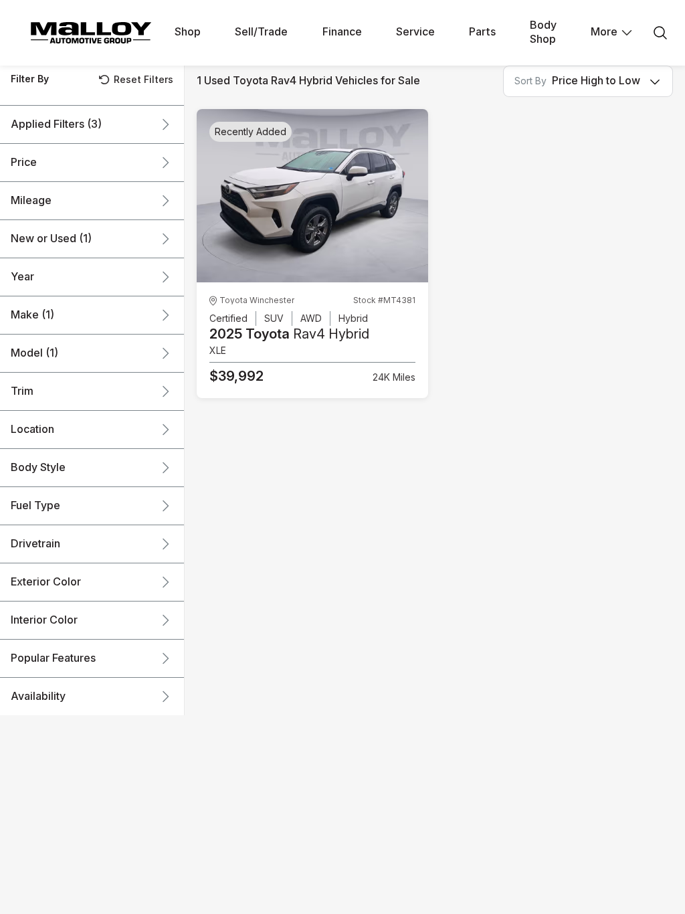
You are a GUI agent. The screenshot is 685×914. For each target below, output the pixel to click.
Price (24, 163)
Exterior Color (46, 582)
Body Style (38, 468)
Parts (482, 32)
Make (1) (32, 315)
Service (415, 32)
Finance (342, 32)
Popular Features (53, 658)
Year (22, 277)
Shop (188, 32)
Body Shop (543, 32)
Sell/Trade (261, 32)
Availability (38, 697)
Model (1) (34, 353)
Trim (22, 391)
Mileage (31, 201)
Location (32, 430)
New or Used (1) (51, 239)
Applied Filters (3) (56, 124)
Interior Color (44, 620)
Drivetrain (35, 544)
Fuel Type (35, 506)
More (604, 32)
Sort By (530, 81)
